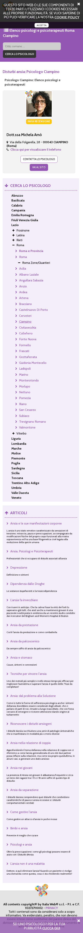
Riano (23, 404)
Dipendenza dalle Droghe (27, 584)
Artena (23, 298)
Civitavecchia (27, 327)
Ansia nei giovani (21, 768)
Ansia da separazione (24, 790)
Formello (25, 345)
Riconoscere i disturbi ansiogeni (31, 724)
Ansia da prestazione (24, 625)
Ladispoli (25, 368)
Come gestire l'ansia (23, 812)
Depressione (18, 567)
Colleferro (26, 333)
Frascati (24, 351)
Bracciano (25, 304)
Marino (23, 374)
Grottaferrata (28, 357)
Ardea (23, 292)
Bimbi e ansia (19, 828)
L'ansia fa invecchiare (24, 600)
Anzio (23, 286)
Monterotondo (29, 380)
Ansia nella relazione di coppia (30, 743)
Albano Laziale (29, 274)
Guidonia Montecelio (33, 363)
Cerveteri (25, 316)
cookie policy (66, 17)
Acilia (22, 268)
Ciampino (25, 321)
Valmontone (27, 427)
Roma (23, 257)
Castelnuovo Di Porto (33, 310)
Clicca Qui (51, 928)
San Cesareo (27, 410)
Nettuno (24, 392)
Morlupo (24, 386)
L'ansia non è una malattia (27, 863)
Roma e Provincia (31, 251)
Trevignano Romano (32, 421)
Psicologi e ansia (21, 844)
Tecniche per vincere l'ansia (28, 674)
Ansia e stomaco (21, 657)
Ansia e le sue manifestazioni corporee (36, 523)
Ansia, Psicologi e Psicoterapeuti (31, 551)
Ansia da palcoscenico (24, 641)
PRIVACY (52, 908)
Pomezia (25, 398)
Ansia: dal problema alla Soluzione (33, 696)
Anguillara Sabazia (31, 280)
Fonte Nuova (27, 339)
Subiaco (24, 416)
